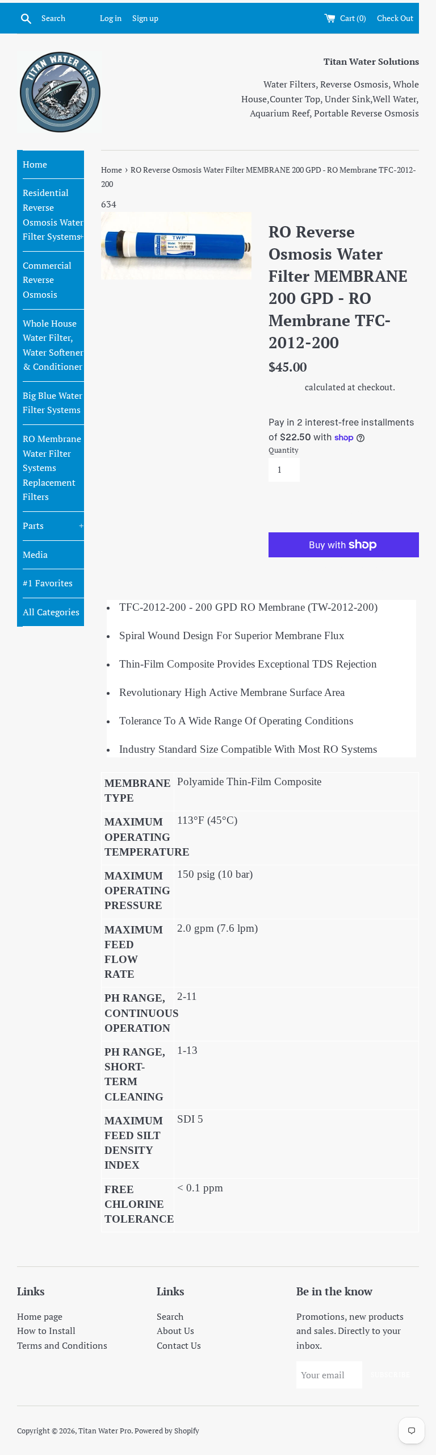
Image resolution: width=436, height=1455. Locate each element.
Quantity (284, 450)
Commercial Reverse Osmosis (47, 280)
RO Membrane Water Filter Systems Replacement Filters (52, 467)
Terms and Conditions (62, 1345)
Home (35, 164)
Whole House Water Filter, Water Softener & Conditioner (53, 345)
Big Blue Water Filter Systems (52, 402)
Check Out (395, 17)
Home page (39, 1316)
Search (170, 1316)
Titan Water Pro (104, 1431)
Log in (110, 17)
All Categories (51, 612)
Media (35, 554)
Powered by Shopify (167, 1431)
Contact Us (179, 1345)
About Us (175, 1330)
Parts (53, 525)
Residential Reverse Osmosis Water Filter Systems (53, 214)
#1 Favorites (48, 583)
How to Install (46, 1330)
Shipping (286, 387)
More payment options (343, 567)
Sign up (145, 17)
